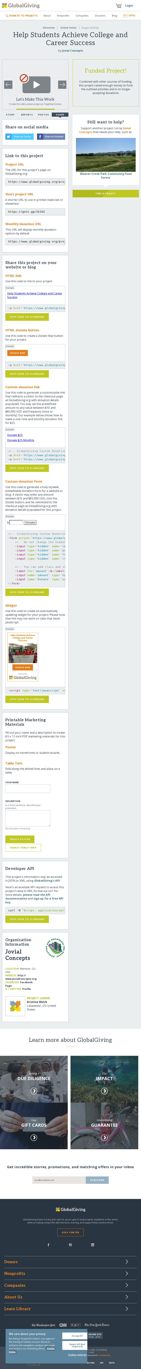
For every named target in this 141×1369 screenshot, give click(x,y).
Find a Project (106, 193)
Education (48, 27)
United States (68, 27)
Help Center (70, 1232)
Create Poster (20, 839)
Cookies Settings (77, 1354)
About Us (13, 1297)
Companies (82, 15)
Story (10, 114)
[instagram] (70, 1244)
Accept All (77, 1335)
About (47, 15)
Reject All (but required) (77, 1345)
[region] (46, 1346)
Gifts (132, 15)
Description (12, 801)
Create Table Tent (23, 847)
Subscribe (97, 1180)
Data (112, 1362)
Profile (26, 989)
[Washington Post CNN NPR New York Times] (70, 1326)
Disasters (100, 15)
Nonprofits (63, 15)
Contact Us (104, 1355)
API (101, 1362)
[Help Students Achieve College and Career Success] (23, 653)
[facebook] (48, 1244)
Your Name (12, 782)
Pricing (90, 1362)
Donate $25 (15, 435)
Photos (43, 114)
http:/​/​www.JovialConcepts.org (21, 977)
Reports (27, 114)
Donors (11, 1262)
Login (129, 5)
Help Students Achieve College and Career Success (23, 638)
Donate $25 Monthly (20, 440)
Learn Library (17, 1309)
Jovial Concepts (72, 50)
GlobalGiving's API (47, 880)
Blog (114, 15)
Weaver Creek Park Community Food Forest (106, 175)
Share (60, 114)
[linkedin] (92, 1244)
